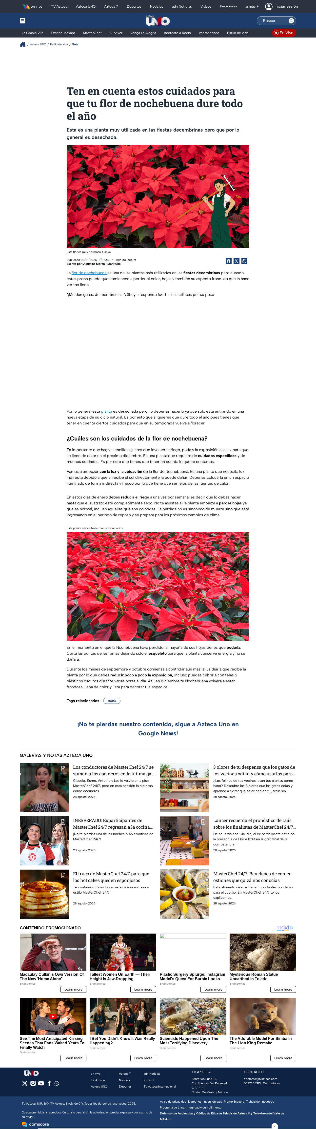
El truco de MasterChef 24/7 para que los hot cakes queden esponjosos (111, 877)
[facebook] (49, 1085)
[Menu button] (39, 20)
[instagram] (33, 1085)
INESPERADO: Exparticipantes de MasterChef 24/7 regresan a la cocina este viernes (111, 823)
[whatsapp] (56, 1084)
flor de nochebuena (89, 272)
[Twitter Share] (236, 261)
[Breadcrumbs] (25, 44)
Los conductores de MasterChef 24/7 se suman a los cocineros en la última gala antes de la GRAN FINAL (114, 770)
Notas (112, 701)
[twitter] (25, 1085)
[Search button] (291, 20)
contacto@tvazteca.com (260, 1079)
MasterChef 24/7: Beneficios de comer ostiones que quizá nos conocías (252, 877)
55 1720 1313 (252, 1083)
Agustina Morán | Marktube (102, 264)
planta (107, 411)
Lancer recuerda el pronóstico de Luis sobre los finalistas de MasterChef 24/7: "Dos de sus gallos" (253, 823)
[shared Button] (244, 261)
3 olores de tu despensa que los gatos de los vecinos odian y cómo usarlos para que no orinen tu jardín (254, 770)
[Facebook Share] (229, 261)
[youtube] (41, 1085)
